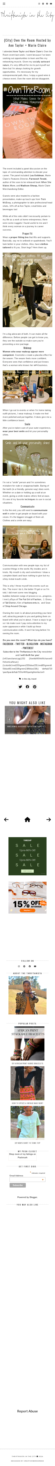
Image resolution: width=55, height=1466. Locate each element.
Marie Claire (36, 51)
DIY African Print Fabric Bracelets (27, 1063)
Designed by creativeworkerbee (27, 1461)
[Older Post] (48, 819)
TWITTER (20, 644)
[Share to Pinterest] (34, 687)
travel (33, 679)
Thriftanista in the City (24, 1456)
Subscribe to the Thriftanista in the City (22, 652)
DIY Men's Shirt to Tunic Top (27, 1142)
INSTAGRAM (46, 644)
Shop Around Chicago (16, 606)
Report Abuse (27, 1411)
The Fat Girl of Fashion (29, 599)
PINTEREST (28, 648)
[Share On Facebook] (27, 687)
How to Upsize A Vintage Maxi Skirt (27, 1103)
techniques (30, 499)
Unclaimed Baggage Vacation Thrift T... (27, 726)
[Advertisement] (27, 778)
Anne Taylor (19, 51)
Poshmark (22, 1157)
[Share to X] (20, 687)
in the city (26, 679)
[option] (27, 720)
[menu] (4, 3)
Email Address (27, 1175)
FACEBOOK (8, 644)
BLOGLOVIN (32, 644)
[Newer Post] (6, 819)
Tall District (10, 603)
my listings (28, 1154)
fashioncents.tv (31, 603)
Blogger (33, 1197)
